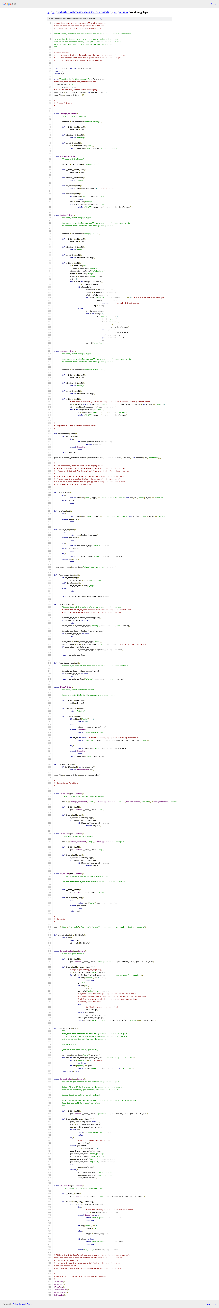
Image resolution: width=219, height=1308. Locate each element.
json (214, 1304)
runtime (123, 12)
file (99, 19)
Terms (29, 1304)
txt (208, 1304)
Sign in (213, 4)
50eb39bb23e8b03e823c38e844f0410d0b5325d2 (83, 12)
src (115, 12)
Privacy (22, 1304)
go (48, 12)
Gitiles (15, 1304)
